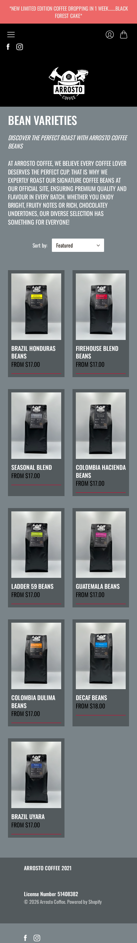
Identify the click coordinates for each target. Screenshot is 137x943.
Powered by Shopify (84, 901)
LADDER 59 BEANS (32, 586)
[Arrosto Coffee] (68, 83)
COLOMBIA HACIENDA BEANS (101, 471)
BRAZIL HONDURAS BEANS (33, 352)
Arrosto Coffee (52, 901)
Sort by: (40, 245)
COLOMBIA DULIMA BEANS (33, 701)
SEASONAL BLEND (31, 467)
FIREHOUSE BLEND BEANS (97, 352)
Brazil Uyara (28, 816)
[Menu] (11, 34)
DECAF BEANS (91, 697)
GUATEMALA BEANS (98, 586)
